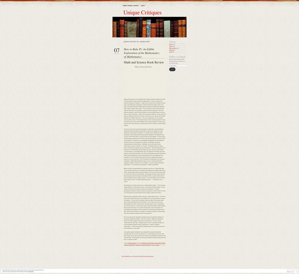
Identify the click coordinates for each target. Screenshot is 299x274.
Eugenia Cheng (151, 243)
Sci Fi (170, 52)
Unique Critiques (142, 12)
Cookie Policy (31, 271)
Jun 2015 (117, 50)
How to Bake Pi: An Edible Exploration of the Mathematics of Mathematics (141, 52)
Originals (171, 50)
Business (171, 44)
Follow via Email (177, 56)
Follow (172, 69)
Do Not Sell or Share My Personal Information (143, 256)
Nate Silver (138, 245)
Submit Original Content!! (131, 5)
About (143, 5)
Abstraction (144, 243)
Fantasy (171, 46)
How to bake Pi (158, 243)
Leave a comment (155, 245)
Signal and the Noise (146, 245)
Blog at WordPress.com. (127, 256)
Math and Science (132, 243)
